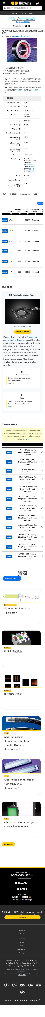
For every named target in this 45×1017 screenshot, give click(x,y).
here (27, 439)
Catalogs (22, 953)
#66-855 (18, 90)
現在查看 (21, 609)
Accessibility (22, 971)
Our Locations (22, 934)
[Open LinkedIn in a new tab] (30, 985)
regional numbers (24, 878)
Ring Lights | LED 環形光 (23, 22)
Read (9, 383)
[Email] (26, 26)
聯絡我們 (31, 13)
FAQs (21, 946)
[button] (29, 26)
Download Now (22, 331)
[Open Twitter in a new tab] (14, 985)
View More (8, 844)
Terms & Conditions (31, 969)
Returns (21, 942)
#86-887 (35, 90)
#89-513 (31, 168)
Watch (10, 406)
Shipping (22, 939)
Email (23, 888)
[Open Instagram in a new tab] (38, 985)
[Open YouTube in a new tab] (22, 985)
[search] (22, 8)
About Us (22, 930)
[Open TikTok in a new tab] (22, 992)
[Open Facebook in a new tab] (6, 985)
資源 (35, 194)
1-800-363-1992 (20, 875)
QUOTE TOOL (20, 897)
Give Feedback (22, 949)
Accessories (25, 194)
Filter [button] (7, 578)
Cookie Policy (19, 969)
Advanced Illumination (21, 36)
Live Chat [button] (23, 883)
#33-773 (31, 170)
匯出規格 (40, 203)
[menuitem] (5, 3)
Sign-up (22, 917)
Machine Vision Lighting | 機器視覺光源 (23, 20)
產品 (4, 194)
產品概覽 (13, 194)
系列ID (15, 26)
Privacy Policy (9, 969)
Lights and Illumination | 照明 (26, 18)
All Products (12, 18)
